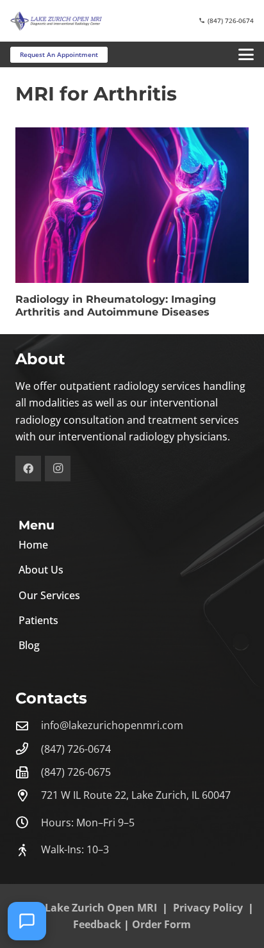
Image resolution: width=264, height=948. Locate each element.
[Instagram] (57, 468)
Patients (38, 620)
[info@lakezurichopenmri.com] (28, 725)
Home (33, 545)
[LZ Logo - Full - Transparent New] (56, 21)
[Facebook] (28, 468)
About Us (41, 570)
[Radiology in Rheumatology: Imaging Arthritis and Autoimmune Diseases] (132, 205)
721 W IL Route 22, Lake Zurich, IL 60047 (136, 795)
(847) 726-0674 (76, 749)
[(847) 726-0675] (28, 772)
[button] (246, 54)
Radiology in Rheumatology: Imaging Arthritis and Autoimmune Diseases (115, 305)
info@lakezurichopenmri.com (112, 725)
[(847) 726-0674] (28, 749)
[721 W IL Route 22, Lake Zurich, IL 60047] (28, 795)
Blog (29, 645)
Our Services (49, 595)
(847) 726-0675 (76, 772)
